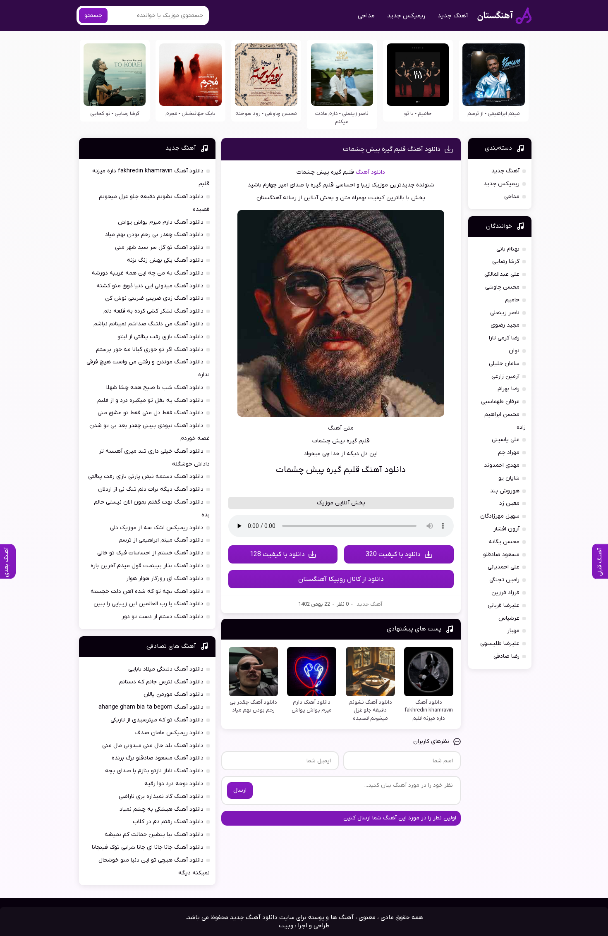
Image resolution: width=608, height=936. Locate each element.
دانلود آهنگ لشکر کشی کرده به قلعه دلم (153, 311)
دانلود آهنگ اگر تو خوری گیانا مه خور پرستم (149, 349)
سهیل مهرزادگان (499, 516)
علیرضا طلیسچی (499, 643)
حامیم (512, 300)
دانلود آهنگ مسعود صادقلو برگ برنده (157, 758)
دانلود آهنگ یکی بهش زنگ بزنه (165, 260)
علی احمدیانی (503, 567)
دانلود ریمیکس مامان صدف (169, 733)
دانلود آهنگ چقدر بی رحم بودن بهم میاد (154, 235)
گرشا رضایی (505, 261)
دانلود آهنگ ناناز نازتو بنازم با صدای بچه (154, 771)
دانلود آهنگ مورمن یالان (173, 694)
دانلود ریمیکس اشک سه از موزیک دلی (156, 528)
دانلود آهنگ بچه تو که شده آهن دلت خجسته (147, 591)
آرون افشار (506, 529)
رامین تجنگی (504, 580)
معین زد (509, 503)
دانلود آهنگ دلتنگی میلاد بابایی (165, 669)
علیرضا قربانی (503, 605)
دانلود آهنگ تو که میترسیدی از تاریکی (156, 720)
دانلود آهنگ (370, 172)
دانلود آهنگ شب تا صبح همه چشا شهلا (154, 388)
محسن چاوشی (502, 287)
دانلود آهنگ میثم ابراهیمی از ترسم (161, 540)
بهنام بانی (507, 249)
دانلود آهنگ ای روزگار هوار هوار (164, 579)
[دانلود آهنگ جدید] (504, 15)
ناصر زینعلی (504, 313)
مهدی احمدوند (501, 465)
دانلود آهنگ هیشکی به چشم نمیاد (161, 809)
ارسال (240, 790)
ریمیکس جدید (406, 16)
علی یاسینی (505, 440)
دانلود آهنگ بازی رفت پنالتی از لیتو (160, 337)
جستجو (93, 15)
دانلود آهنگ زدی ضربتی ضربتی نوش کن (154, 298)
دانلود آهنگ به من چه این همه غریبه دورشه (147, 273)
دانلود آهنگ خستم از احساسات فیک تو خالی (150, 553)
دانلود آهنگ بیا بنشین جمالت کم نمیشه (154, 834)
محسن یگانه (503, 542)
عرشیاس (508, 618)
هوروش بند (504, 491)
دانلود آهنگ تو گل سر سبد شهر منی (159, 247)
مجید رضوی (505, 325)
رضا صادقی (506, 656)
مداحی (366, 16)
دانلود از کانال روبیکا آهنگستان (341, 579)
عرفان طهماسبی (500, 402)
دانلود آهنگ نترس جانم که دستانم (161, 682)
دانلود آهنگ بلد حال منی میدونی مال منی (152, 746)
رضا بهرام (508, 389)
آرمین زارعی (505, 376)
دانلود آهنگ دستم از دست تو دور (162, 617)
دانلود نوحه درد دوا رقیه (173, 784)
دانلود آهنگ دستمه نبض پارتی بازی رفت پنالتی (145, 476)
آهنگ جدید (453, 16)
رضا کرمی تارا (504, 338)
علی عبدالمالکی (501, 274)
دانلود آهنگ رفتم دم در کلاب (168, 822)
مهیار (513, 631)
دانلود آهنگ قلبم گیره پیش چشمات (391, 149)
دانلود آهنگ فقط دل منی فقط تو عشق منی (150, 413)
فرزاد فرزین (505, 593)
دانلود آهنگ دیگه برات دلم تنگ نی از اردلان (150, 489)
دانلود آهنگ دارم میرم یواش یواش (160, 222)
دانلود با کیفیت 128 (277, 554)
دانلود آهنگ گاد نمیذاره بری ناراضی (161, 796)
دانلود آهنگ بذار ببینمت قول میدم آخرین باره (147, 566)
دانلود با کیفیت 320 (393, 554)
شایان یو (508, 478)
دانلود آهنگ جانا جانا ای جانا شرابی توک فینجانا (147, 847)
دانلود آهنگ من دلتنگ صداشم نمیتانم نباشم (148, 324)
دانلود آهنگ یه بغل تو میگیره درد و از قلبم (150, 400)
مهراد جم (508, 452)
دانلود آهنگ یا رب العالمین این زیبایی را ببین (148, 604)
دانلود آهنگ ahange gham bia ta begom (150, 707)
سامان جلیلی (504, 364)
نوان (514, 351)
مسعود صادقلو (501, 555)
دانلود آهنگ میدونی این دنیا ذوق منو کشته (149, 286)
